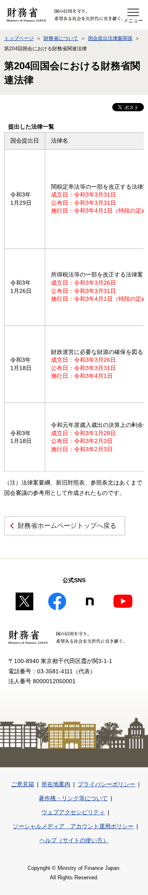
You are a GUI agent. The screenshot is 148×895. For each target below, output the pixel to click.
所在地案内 (56, 784)
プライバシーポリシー (106, 784)
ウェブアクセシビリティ (73, 812)
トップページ (19, 38)
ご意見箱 (22, 784)
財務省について (61, 38)
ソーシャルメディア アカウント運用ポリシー (73, 826)
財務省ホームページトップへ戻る (67, 525)
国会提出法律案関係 (110, 38)
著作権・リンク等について (73, 798)
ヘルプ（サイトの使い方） (74, 840)
